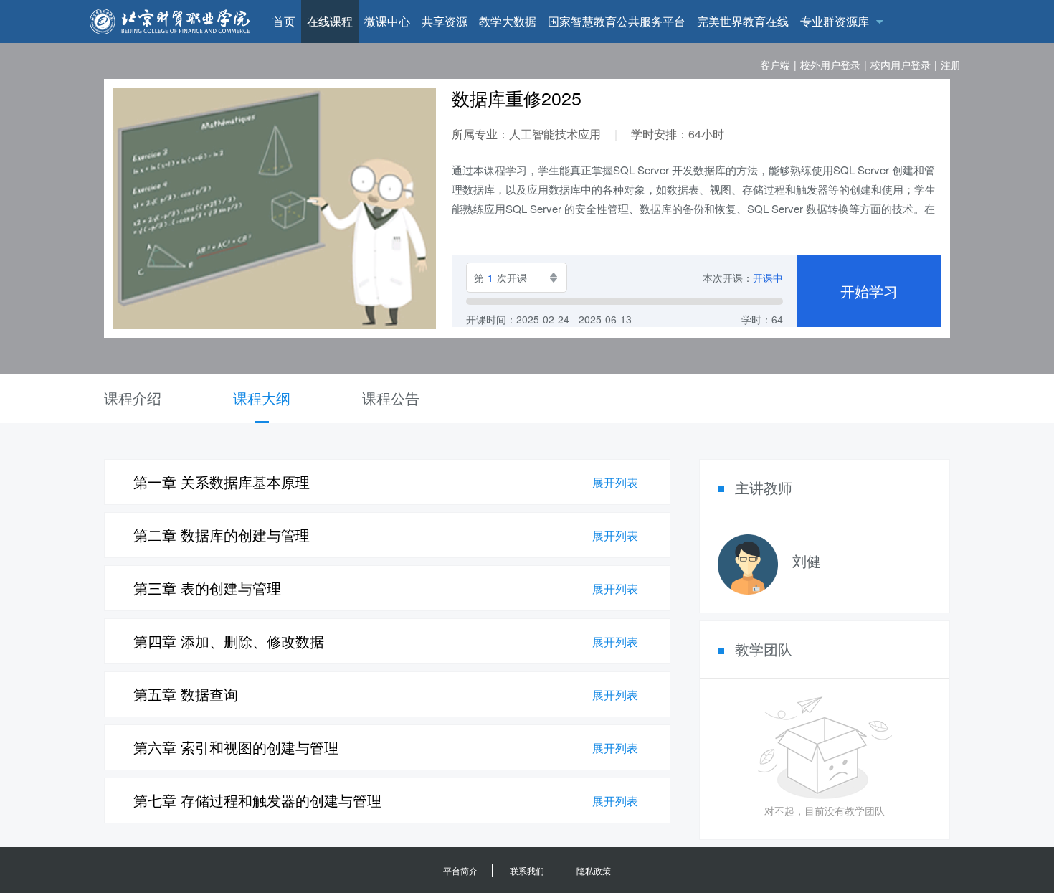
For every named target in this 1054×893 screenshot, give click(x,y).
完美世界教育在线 (743, 21)
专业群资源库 (834, 21)
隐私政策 (593, 870)
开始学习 (869, 290)
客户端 (775, 64)
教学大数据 (507, 21)
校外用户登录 (830, 64)
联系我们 (527, 870)
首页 (283, 21)
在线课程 (330, 21)
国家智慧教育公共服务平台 (616, 21)
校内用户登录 (900, 64)
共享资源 (444, 21)
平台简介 (460, 870)
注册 (951, 64)
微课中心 (387, 21)
